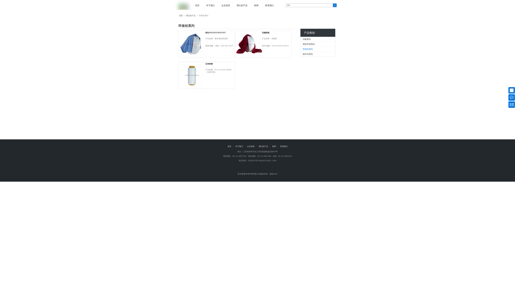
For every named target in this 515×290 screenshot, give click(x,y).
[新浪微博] (257, 167)
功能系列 (307, 39)
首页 (229, 146)
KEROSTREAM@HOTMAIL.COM (262, 161)
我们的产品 (263, 146)
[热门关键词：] (335, 5)
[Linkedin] (262, 167)
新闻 (274, 146)
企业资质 (251, 146)
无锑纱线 (265, 33)
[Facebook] (252, 167)
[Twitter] (247, 167)
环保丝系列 (308, 49)
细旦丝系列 (308, 54)
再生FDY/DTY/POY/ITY (215, 33)
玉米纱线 (209, 64)
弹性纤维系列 (309, 44)
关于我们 (239, 146)
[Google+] (267, 167)
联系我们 (284, 146)
